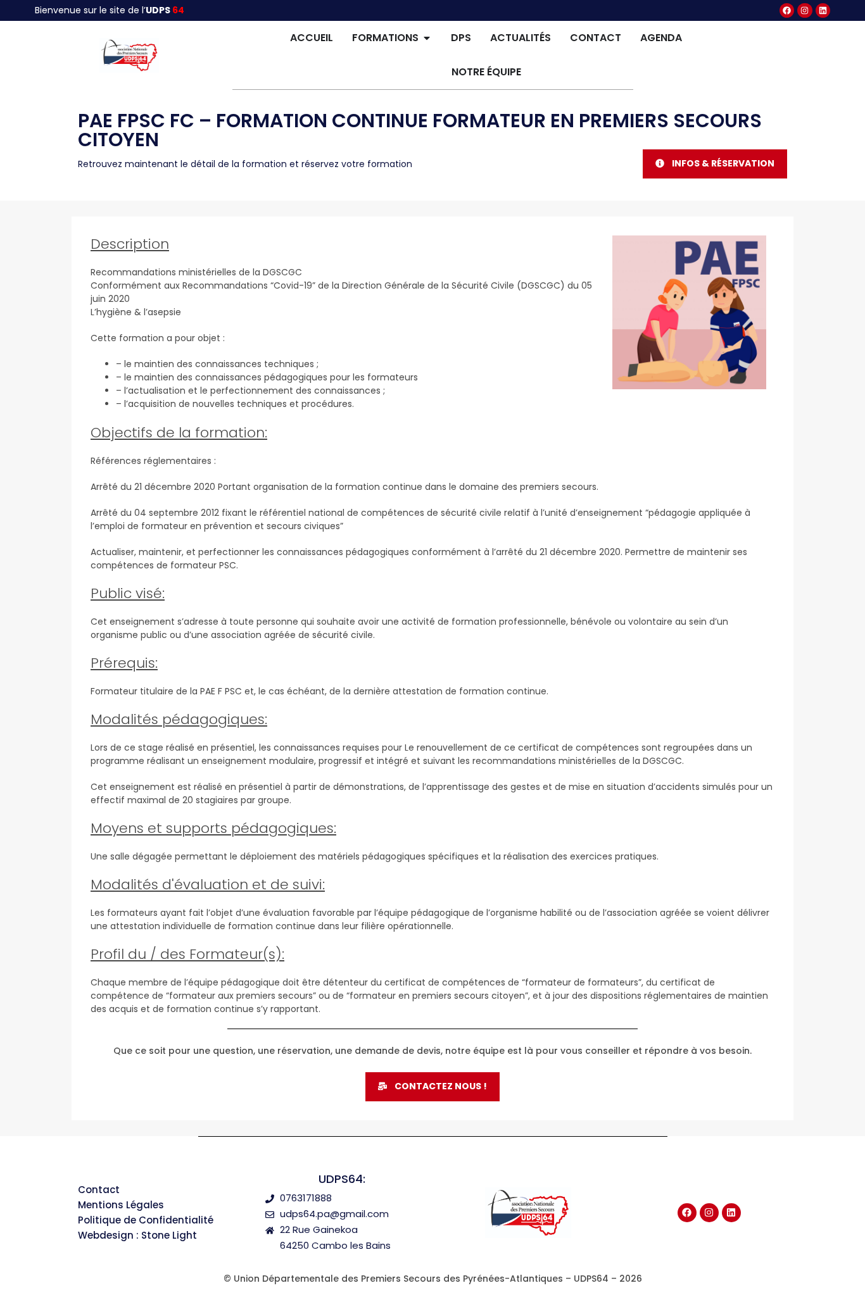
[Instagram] (804, 10)
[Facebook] (787, 10)
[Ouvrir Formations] (427, 38)
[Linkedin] (823, 10)
